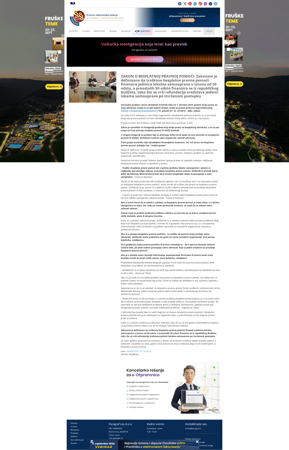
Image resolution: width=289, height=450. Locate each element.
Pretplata (74, 433)
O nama (86, 31)
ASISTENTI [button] (145, 31)
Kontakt (74, 443)
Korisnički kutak (77, 440)
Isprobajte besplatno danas (144, 59)
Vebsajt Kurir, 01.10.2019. (139, 351)
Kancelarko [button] (161, 31)
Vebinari (74, 436)
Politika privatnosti (192, 439)
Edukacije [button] (126, 31)
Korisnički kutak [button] (179, 31)
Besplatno (99, 31)
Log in (209, 31)
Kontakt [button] (197, 31)
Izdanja (113, 31)
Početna (73, 31)
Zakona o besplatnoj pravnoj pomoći (139, 110)
